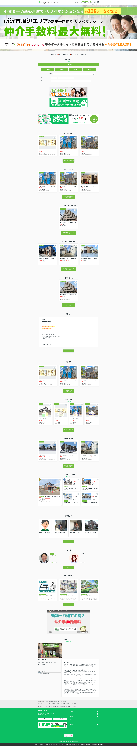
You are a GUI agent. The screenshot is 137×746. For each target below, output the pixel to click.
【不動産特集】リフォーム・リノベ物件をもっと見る (68, 233)
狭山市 (52, 701)
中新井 (51, 703)
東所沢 (73, 703)
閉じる (100, 744)
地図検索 (75, 69)
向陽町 (54, 703)
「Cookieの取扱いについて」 (86, 744)
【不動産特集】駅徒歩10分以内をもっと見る (68, 197)
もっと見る (68, 567)
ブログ (71, 719)
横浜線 (73, 704)
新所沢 (49, 706)
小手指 (58, 706)
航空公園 (52, 706)
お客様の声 (71, 716)
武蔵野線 (60, 704)
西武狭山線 (56, 704)
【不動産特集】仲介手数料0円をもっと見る (68, 160)
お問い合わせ (45, 718)
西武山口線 (70, 704)
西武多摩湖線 (77, 704)
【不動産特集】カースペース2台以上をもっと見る (68, 269)
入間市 (49, 701)
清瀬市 (59, 701)
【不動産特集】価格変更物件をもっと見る (68, 466)
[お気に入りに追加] (54, 138)
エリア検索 (47, 69)
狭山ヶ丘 (65, 706)
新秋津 (74, 706)
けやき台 (70, 703)
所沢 (46, 706)
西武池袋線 (47, 704)
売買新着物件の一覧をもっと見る (68, 391)
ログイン (95, 2)
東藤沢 (76, 703)
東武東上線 (82, 704)
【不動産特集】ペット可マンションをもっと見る (68, 305)
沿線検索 (62, 69)
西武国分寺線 (65, 704)
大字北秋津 (47, 703)
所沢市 (46, 701)
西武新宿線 (52, 704)
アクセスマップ (72, 721)
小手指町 (61, 703)
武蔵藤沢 (61, 706)
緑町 (64, 703)
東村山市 (55, 701)
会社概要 (71, 724)
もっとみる (68, 541)
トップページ (72, 711)
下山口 (72, 706)
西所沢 (55, 706)
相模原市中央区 (63, 701)
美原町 (66, 703)
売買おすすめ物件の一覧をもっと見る (68, 429)
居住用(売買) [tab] (68, 64)
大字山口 (57, 703)
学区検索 (89, 69)
